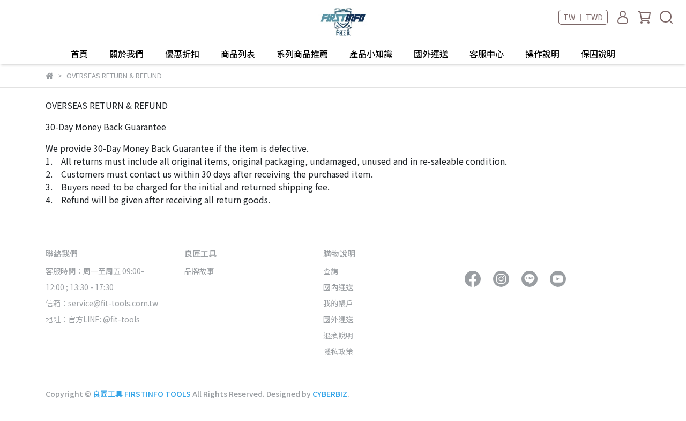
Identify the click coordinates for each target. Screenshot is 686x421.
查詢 (330, 270)
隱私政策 (338, 351)
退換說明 (338, 335)
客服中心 (486, 54)
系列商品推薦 (302, 54)
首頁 (79, 54)
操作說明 (542, 54)
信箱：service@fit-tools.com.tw (102, 303)
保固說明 (598, 54)
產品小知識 (370, 54)
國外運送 (431, 54)
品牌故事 (199, 270)
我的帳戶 (338, 303)
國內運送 (338, 287)
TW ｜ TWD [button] (583, 17)
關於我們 (126, 54)
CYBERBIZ (329, 393)
